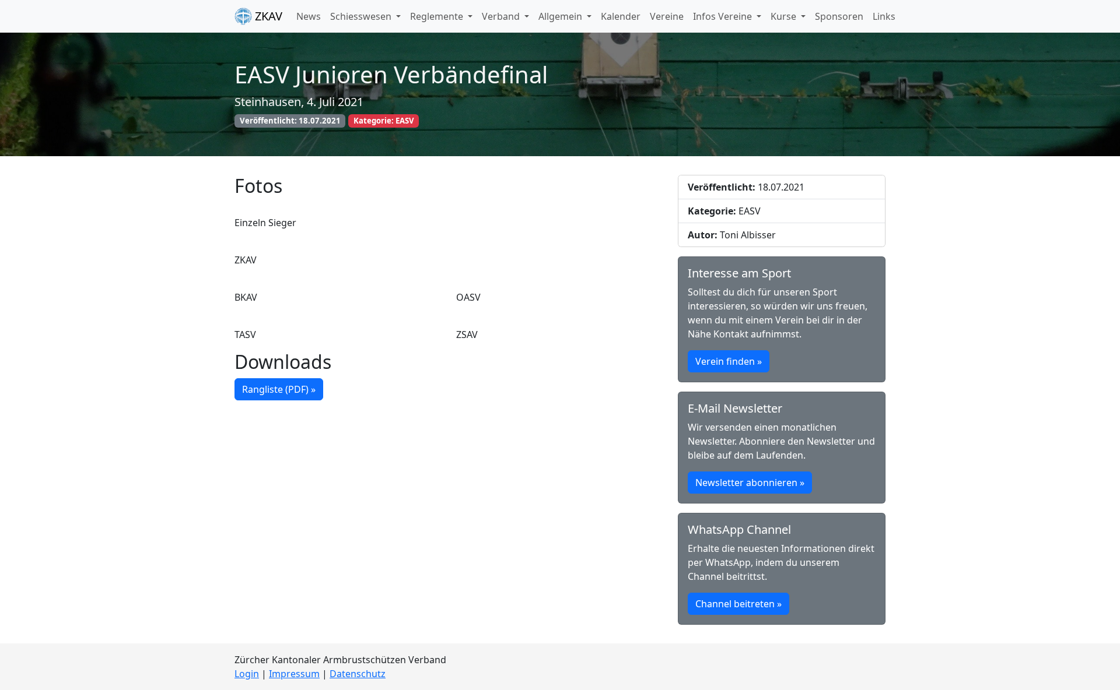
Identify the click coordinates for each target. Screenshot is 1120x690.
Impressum (294, 673)
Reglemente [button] (438, 16)
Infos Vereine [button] (723, 16)
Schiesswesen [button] (362, 16)
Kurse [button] (785, 16)
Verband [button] (502, 16)
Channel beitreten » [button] (738, 603)
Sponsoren (839, 16)
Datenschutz (358, 673)
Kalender (620, 16)
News (308, 16)
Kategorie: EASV (384, 120)
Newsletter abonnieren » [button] (749, 482)
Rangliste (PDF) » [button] (279, 389)
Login (247, 673)
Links (884, 16)
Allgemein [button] (561, 16)
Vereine (667, 16)
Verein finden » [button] (728, 361)
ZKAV (267, 16)
